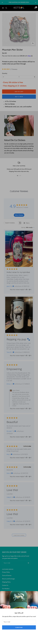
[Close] (35, 593)
